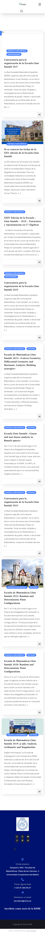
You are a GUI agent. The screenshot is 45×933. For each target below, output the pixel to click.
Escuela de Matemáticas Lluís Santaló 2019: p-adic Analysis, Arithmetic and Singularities (20, 744)
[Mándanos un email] (22, 892)
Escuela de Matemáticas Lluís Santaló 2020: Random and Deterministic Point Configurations (20, 666)
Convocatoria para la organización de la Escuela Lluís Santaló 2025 (21, 286)
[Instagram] (17, 837)
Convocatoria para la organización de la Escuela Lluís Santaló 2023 (21, 502)
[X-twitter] (22, 837)
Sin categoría (11, 277)
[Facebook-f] (17, 841)
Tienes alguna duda (22, 884)
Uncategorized (14, 54)
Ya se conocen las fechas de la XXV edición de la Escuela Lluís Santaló (21, 153)
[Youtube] (28, 837)
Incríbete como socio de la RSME (22, 908)
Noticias (31, 348)
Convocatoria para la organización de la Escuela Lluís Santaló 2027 (21, 63)
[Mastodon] (22, 841)
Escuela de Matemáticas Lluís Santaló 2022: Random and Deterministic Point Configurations (20, 598)
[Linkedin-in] (28, 841)
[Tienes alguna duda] (22, 879)
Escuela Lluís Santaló (17, 51)
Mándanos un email (22, 897)
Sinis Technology (31, 930)
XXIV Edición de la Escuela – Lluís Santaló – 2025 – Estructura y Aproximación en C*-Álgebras (22, 221)
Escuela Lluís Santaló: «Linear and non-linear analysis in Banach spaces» (20, 437)
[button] (15, 849)
